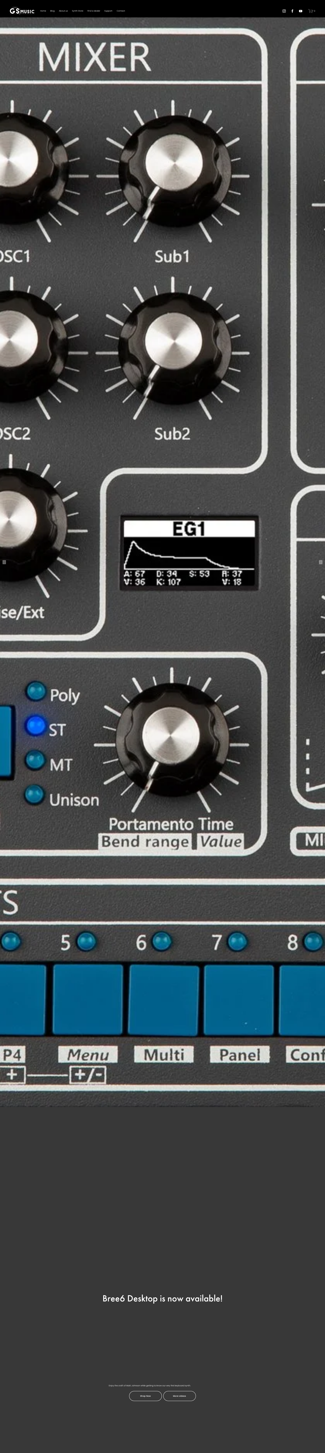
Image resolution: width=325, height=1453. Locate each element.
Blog (52, 10)
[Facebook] (292, 11)
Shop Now (145, 1396)
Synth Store (77, 10)
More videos (179, 1396)
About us (63, 10)
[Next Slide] (320, 562)
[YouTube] (301, 11)
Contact (121, 10)
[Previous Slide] (4, 562)
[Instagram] (284, 11)
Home (43, 10)
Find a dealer (93, 10)
